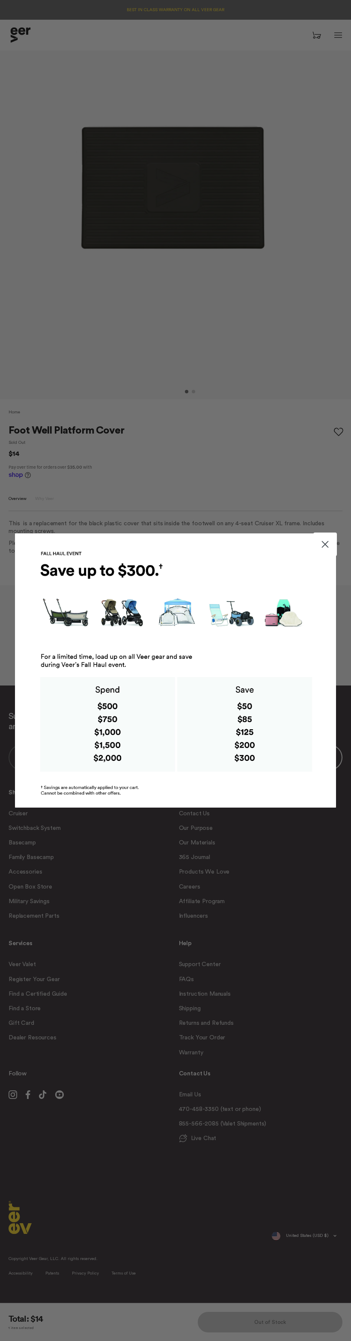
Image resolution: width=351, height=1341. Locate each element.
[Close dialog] (325, 544)
